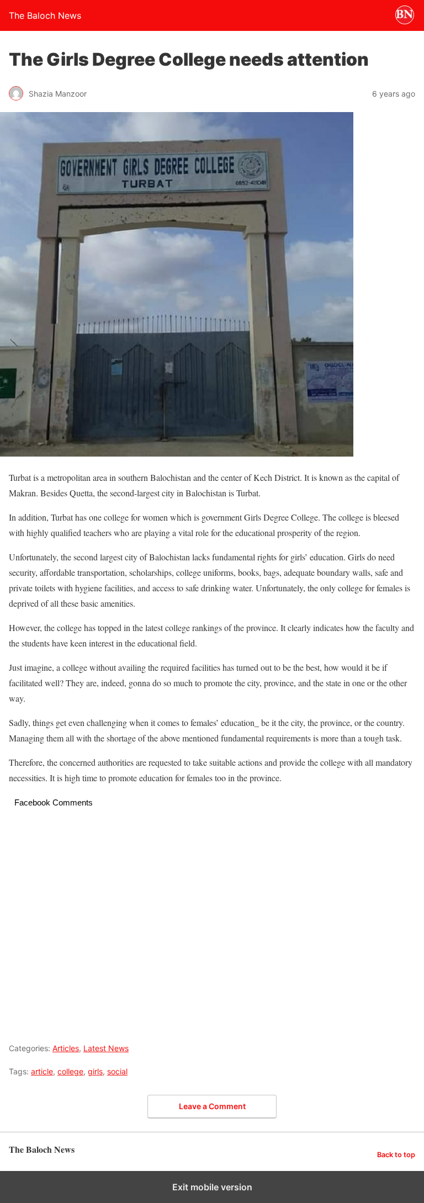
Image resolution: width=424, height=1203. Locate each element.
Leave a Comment (212, 1106)
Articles (65, 1048)
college (70, 1071)
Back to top (396, 1155)
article (42, 1071)
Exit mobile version (212, 1187)
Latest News (106, 1048)
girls (95, 1071)
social (117, 1071)
